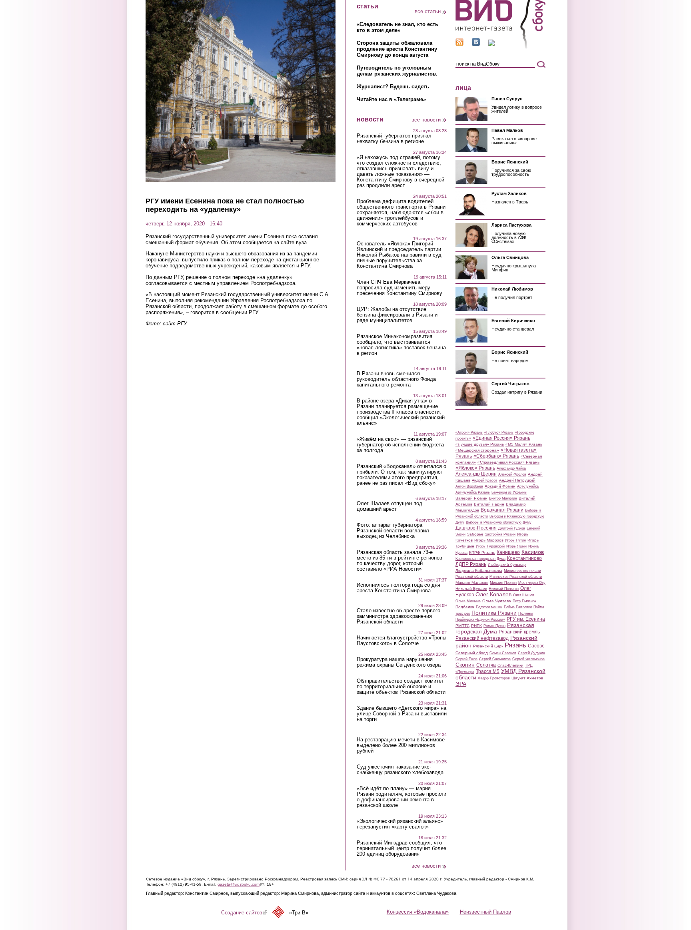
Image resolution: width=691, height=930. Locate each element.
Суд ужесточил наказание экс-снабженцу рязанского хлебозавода (400, 769)
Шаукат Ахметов (527, 678)
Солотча (486, 665)
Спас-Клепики (510, 665)
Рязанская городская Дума (494, 628)
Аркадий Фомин (500, 486)
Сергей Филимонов (528, 659)
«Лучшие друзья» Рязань (479, 444)
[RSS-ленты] (459, 44)
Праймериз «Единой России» (480, 619)
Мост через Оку (531, 583)
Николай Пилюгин (504, 589)
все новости (426, 120)
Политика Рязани (494, 612)
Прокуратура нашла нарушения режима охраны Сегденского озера (399, 662)
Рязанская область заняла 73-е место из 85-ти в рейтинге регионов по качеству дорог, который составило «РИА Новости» (399, 561)
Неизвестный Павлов (485, 912)
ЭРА (460, 684)
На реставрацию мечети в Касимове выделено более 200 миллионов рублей (401, 745)
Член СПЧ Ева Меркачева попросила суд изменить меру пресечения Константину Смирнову (399, 287)
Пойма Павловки (518, 607)
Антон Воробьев (469, 486)
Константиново (524, 558)
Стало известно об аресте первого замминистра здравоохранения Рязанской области (398, 616)
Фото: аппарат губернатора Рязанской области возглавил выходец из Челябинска (393, 530)
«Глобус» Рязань (498, 432)
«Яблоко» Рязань (475, 468)
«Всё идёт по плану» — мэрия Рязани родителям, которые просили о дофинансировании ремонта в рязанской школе (401, 797)
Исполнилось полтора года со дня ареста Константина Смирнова (398, 587)
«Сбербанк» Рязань (496, 456)
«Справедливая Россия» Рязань (508, 462)
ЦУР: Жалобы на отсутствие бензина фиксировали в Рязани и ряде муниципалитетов (397, 315)
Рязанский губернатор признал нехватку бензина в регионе (394, 138)
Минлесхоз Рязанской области (515, 577)
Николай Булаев (471, 588)
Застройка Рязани (500, 534)
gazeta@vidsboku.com (241, 884)
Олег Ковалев (493, 594)
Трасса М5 (487, 671)
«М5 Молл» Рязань (523, 444)
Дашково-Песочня (476, 528)
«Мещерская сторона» (477, 450)
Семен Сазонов (502, 653)
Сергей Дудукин (531, 653)
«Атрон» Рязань (469, 432)
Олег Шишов (523, 595)
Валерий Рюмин (471, 498)
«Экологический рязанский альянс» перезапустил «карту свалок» (400, 824)
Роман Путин (494, 626)
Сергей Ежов (466, 659)
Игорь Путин (515, 540)
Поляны (525, 613)
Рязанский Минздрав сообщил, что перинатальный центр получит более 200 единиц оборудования (401, 848)
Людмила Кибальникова (478, 570)
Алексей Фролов (512, 474)
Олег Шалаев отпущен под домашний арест (389, 506)
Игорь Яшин (516, 546)
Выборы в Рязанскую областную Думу (498, 522)
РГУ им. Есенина (526, 619)
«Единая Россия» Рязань (501, 438)
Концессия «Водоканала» (418, 912)
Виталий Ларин (489, 504)
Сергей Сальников (495, 659)
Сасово (536, 646)
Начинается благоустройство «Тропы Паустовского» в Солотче (401, 640)
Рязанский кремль (519, 632)
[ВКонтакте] (476, 44)
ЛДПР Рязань (470, 564)
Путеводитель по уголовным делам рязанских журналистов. (397, 71)
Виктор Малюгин (503, 498)
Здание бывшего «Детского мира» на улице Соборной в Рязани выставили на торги (402, 713)
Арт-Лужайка (528, 486)
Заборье (475, 534)
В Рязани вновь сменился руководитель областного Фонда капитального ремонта (396, 379)
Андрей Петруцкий (517, 480)
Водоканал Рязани (502, 510)
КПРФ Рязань (482, 552)
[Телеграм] (491, 44)
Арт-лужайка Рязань (472, 492)
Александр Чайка (511, 468)
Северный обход (471, 653)
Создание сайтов (244, 913)
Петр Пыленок (524, 601)
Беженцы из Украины (509, 492)
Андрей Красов (484, 480)
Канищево (508, 552)
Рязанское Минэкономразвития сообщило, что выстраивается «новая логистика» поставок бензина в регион (401, 345)
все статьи (428, 11)
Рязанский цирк (488, 646)
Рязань (515, 645)
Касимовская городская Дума (480, 559)
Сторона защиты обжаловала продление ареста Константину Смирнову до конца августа (397, 49)
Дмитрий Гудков (511, 528)
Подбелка (464, 607)
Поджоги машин (489, 607)
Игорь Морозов (488, 540)
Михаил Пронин (503, 583)
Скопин (465, 664)
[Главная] (500, 47)
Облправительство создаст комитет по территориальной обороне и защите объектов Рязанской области (401, 686)
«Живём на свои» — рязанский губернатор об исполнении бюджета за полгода (400, 444)
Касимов (532, 552)
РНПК (476, 625)
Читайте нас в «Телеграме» (391, 99)
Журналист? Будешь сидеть (393, 87)
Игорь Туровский (490, 546)
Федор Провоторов (494, 678)
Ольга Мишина (468, 601)
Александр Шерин (476, 474)
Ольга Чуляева (496, 601)
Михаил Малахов (471, 582)
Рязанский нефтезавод (482, 638)
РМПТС (462, 625)
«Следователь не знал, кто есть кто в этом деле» (397, 27)
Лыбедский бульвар (507, 564)
